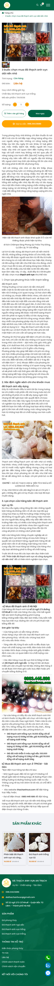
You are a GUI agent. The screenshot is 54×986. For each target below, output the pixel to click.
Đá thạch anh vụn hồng (13, 929)
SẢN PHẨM (8, 913)
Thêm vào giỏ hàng (15, 113)
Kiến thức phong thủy (12, 948)
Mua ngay (40, 113)
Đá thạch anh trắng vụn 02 (39, 856)
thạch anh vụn (27, 274)
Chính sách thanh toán (13, 961)
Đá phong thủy (9, 920)
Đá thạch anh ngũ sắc (13, 924)
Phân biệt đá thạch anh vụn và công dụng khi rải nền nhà (27, 558)
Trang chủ (8, 13)
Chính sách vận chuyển (13, 966)
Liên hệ (5, 957)
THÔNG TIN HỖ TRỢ (12, 941)
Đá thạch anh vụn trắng (14, 933)
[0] (41, 5)
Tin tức (5, 952)
